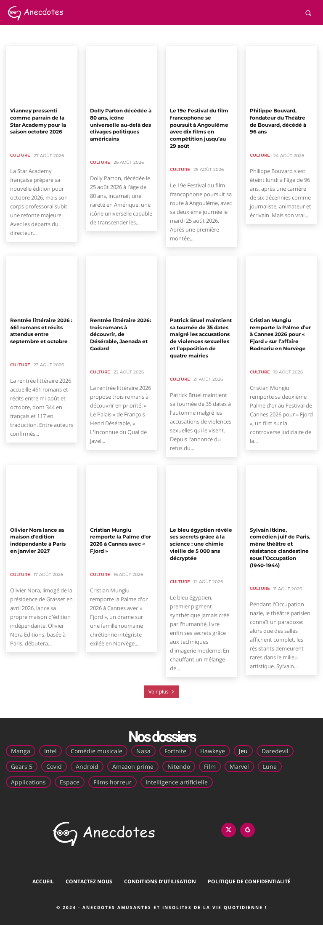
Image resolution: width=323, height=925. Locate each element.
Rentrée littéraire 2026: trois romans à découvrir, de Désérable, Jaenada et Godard (120, 334)
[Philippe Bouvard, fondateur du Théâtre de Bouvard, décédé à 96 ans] (281, 74)
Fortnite (175, 751)
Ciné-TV (45, 35)
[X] (228, 830)
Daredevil (275, 751)
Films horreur (112, 782)
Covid (54, 766)
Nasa (143, 751)
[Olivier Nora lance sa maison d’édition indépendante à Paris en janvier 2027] (41, 493)
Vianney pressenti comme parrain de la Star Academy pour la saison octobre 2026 (38, 121)
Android (87, 766)
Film (210, 766)
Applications (28, 782)
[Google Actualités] (247, 830)
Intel (50, 751)
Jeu (243, 751)
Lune (270, 766)
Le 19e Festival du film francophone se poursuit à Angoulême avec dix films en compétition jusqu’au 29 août (199, 128)
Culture (20, 155)
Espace (69, 782)
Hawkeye (212, 751)
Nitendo (178, 766)
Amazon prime (133, 766)
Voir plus (158, 691)
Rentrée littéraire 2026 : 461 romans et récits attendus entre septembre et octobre (41, 330)
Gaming (88, 35)
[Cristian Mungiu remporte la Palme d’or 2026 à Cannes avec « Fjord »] (121, 493)
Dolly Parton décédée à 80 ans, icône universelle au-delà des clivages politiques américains (120, 124)
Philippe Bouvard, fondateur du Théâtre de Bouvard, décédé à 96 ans (278, 121)
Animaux (19, 35)
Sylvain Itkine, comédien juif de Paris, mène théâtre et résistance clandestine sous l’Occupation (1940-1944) (280, 547)
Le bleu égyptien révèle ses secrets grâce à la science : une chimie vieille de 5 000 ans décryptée (201, 544)
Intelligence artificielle (177, 782)
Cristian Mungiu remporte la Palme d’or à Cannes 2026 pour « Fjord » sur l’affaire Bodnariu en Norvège (280, 334)
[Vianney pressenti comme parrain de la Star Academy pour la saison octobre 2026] (41, 74)
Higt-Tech (116, 35)
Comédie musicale (96, 751)
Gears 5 (21, 766)
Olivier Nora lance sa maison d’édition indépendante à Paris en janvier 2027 (38, 540)
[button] (308, 12)
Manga (20, 751)
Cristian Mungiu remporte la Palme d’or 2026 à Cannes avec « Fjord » (120, 540)
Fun (67, 35)
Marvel (239, 766)
